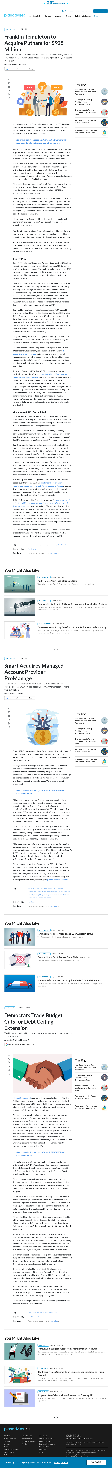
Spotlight (25, 1444)
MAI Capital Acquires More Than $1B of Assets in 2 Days (65, 933)
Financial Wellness (64, 892)
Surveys (48, 16)
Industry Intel (53, 553)
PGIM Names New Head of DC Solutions (57, 581)
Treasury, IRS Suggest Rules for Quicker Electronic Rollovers (67, 1348)
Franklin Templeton (54, 545)
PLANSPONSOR (87, 1439)
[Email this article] (9, 79)
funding (36, 895)
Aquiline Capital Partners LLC (46, 888)
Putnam (67, 545)
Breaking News (27, 1438)
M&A (63, 545)
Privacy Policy (61, 1462)
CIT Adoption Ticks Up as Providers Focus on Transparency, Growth (84, 102)
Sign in (97, 11)
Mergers (42, 895)
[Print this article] (9, 98)
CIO (67, 1439)
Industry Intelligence (83, 16)
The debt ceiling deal (22, 1098)
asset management (34, 545)
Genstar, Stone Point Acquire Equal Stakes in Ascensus (64, 957)
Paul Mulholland (21, 1040)
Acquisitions (32, 888)
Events (68, 16)
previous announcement (57, 879)
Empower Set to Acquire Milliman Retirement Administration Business (72, 604)
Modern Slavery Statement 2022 (76, 1455)
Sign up (104, 11)
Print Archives (9, 1452)
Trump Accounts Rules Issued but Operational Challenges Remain (86, 112)
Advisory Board (44, 1441)
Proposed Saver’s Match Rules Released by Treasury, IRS (65, 1395)
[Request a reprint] (9, 94)
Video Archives (9, 1455)
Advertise (42, 1449)
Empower (44, 545)
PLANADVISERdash (29, 1441)
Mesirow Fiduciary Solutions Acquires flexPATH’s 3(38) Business (69, 980)
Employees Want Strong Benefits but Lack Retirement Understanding (72, 627)
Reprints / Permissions (47, 1444)
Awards (58, 16)
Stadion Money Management (42, 898)
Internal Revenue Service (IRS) (47, 1313)
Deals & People (11, 29)
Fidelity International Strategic (47, 892)
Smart (30, 898)
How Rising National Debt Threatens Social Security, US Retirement (86, 91)
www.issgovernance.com (74, 1444)
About (72, 11)
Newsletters (86, 11)
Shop (78, 11)
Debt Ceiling (32, 1313)
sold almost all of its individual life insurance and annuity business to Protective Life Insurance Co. (41, 503)
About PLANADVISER (46, 1438)
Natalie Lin (18, 693)
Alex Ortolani (19, 64)
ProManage (66, 895)
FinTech (30, 895)
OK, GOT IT (96, 1462)
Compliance (10, 1008)
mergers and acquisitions (54, 895)
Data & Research (45, 624)
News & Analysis (34, 16)
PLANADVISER (75, 1439)
